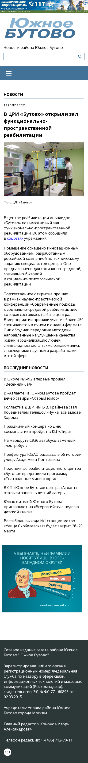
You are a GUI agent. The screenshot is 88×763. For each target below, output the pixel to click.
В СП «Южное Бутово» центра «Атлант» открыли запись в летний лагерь (40, 490)
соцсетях (15, 238)
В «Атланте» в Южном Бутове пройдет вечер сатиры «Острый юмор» (40, 396)
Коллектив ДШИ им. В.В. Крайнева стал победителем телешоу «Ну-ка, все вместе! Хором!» (42, 412)
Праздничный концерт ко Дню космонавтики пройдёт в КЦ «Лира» (38, 429)
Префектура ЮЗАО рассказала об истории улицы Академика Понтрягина (42, 457)
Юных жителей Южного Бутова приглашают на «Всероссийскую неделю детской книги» (41, 506)
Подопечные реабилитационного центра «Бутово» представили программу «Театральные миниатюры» (42, 473)
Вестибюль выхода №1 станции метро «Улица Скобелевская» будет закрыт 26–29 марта (43, 526)
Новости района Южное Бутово (33, 47)
